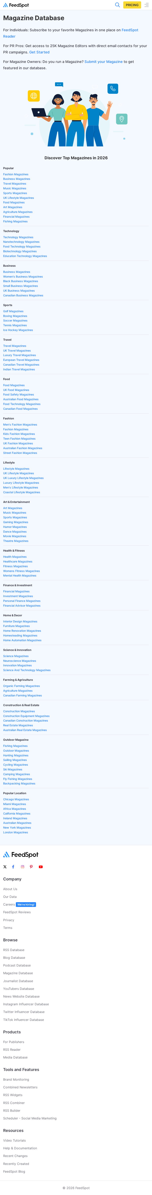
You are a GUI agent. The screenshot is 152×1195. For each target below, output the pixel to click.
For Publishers (13, 1042)
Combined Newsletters (20, 1087)
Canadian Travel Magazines (21, 364)
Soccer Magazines (15, 320)
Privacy (8, 920)
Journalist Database (18, 981)
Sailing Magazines (15, 760)
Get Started (39, 52)
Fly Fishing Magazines (17, 779)
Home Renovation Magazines (22, 630)
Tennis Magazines (15, 325)
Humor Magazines (15, 526)
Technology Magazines (18, 237)
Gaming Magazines (15, 522)
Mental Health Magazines (19, 575)
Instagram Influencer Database (26, 1004)
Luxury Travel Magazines (19, 355)
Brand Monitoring (16, 1079)
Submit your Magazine (104, 62)
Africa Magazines (14, 808)
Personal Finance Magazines (22, 600)
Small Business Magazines (20, 285)
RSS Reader (12, 1050)
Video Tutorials (14, 1140)
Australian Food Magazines (21, 399)
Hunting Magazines (15, 755)
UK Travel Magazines (17, 350)
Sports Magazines (15, 193)
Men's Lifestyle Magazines (20, 487)
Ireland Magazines (15, 818)
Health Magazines (15, 556)
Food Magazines (14, 202)
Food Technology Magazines (22, 246)
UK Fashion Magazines (18, 443)
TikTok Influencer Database (23, 1020)
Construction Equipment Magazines (26, 716)
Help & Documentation (20, 1148)
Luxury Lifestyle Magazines (21, 482)
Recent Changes (15, 1156)
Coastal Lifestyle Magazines (21, 492)
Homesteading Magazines (20, 635)
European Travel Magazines (21, 359)
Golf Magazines (13, 311)
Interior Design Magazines (20, 621)
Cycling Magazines (15, 764)
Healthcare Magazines (17, 561)
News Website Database (21, 996)
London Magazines (15, 832)
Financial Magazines (16, 216)
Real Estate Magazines (18, 725)
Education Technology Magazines (25, 256)
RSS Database (13, 950)
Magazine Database (18, 973)
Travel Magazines (14, 183)
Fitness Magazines (15, 566)
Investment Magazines (18, 596)
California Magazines (16, 813)
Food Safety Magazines (18, 394)
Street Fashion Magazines (20, 452)
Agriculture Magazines (18, 211)
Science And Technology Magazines (27, 670)
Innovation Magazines (17, 665)
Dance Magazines (15, 531)
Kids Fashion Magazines (19, 433)
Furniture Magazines (16, 626)
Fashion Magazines (15, 174)
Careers (18, 904)
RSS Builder (11, 1110)
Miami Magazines (14, 804)
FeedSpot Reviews (17, 912)
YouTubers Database (18, 989)
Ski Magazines (12, 769)
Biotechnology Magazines (20, 251)
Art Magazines (12, 207)
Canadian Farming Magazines (22, 695)
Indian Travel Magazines (19, 369)
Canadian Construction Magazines (25, 720)
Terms (7, 928)
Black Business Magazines (20, 281)
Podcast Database (17, 965)
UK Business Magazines (19, 290)
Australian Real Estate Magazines (25, 730)
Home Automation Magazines (22, 640)
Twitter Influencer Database (24, 1012)
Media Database (15, 1057)
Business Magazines (16, 178)
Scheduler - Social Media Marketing (30, 1118)
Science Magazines (16, 656)
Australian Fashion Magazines (22, 448)
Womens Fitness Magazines (21, 571)
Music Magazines (14, 188)
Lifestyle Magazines (16, 468)
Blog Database (14, 958)
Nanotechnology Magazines (21, 241)
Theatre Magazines (15, 540)
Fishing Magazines (15, 221)
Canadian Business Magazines (23, 295)
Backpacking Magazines (19, 783)
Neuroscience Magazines (19, 660)
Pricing (132, 5)
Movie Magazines (14, 536)
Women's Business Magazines (23, 276)
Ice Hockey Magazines (18, 330)
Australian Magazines (17, 822)
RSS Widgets (12, 1095)
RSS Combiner (14, 1103)
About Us (10, 889)
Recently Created (16, 1164)
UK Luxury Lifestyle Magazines (23, 478)
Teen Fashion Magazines (19, 438)
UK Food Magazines (16, 390)
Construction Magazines (19, 711)
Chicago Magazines (16, 799)
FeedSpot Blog (14, 1171)
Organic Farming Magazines (21, 686)
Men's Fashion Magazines (20, 424)
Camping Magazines (16, 774)
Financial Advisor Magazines (22, 605)
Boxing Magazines (15, 316)
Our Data (10, 897)
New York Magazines (17, 827)
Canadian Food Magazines (20, 408)
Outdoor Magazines (16, 750)
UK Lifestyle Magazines (18, 197)
